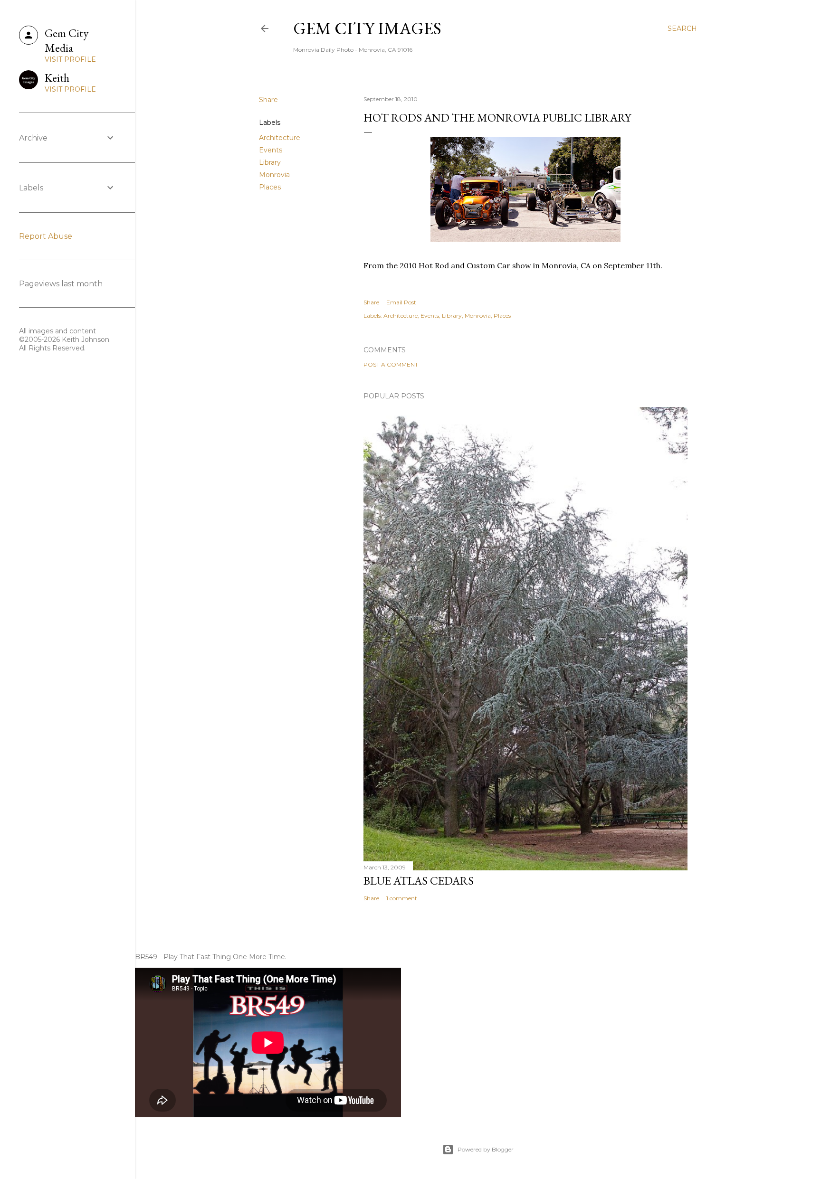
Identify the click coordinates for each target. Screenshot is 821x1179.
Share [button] (268, 99)
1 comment (401, 898)
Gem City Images (367, 28)
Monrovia (274, 174)
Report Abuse (45, 236)
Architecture (279, 137)
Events (270, 150)
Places (270, 187)
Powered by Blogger (486, 1149)
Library (270, 162)
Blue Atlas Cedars (418, 880)
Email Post (401, 302)
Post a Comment (390, 364)
